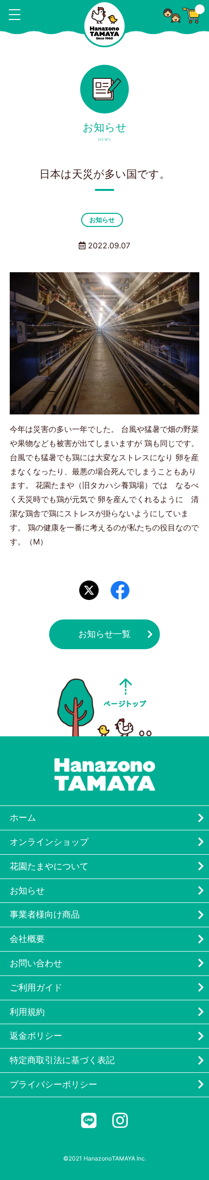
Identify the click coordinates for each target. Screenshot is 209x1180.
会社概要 (27, 939)
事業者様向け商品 (45, 914)
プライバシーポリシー (53, 1084)
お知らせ (102, 220)
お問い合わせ (36, 963)
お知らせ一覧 (104, 634)
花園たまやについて (49, 866)
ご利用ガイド (36, 987)
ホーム (23, 817)
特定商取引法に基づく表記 (62, 1060)
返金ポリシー (36, 1035)
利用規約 (27, 1012)
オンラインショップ (49, 842)
